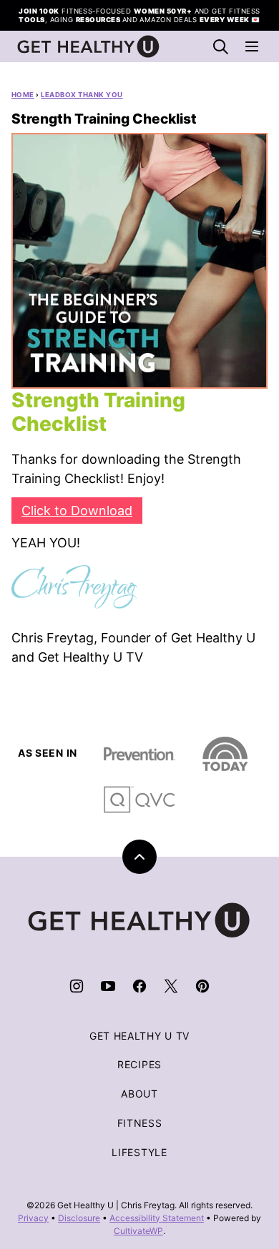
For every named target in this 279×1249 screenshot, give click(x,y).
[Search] (220, 46)
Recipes (139, 1064)
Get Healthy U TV (139, 1036)
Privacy (33, 1218)
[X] (171, 986)
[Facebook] (139, 986)
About (139, 1094)
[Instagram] (76, 986)
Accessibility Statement (156, 1218)
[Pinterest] (202, 986)
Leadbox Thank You (81, 95)
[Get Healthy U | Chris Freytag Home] (88, 46)
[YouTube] (108, 986)
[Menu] (252, 46)
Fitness (139, 1123)
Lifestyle (139, 1152)
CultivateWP (138, 1230)
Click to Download (76, 510)
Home (22, 95)
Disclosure (79, 1218)
